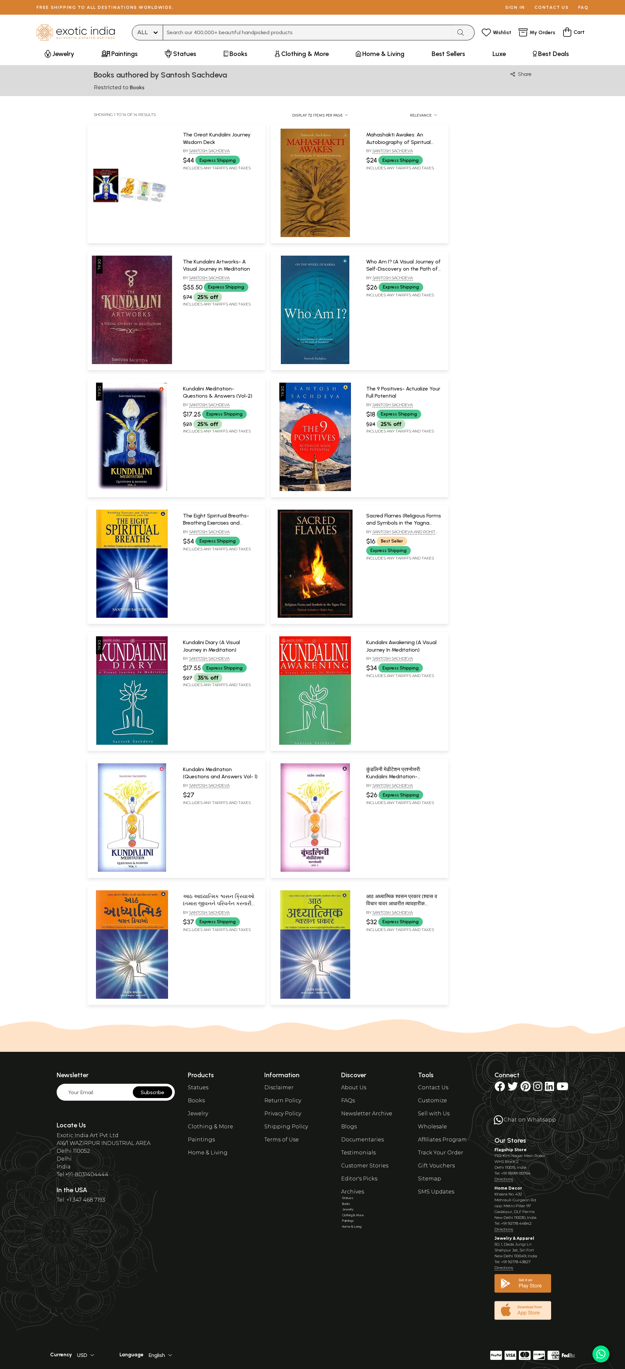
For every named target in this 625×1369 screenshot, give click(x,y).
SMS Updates (436, 1192)
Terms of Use (281, 1139)
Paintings (201, 1139)
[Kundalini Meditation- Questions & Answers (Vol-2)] (132, 489)
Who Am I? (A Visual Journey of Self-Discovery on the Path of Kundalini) (403, 269)
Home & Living (208, 1153)
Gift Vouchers (436, 1166)
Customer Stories (364, 1166)
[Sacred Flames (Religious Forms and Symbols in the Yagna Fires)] (315, 616)
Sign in (515, 7)
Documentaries (362, 1139)
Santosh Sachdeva (209, 150)
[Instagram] (537, 1088)
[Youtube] (562, 1088)
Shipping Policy (286, 1126)
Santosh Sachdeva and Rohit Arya (400, 534)
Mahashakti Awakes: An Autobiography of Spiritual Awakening (398, 142)
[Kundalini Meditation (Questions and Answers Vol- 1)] (132, 870)
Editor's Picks (359, 1179)
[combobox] (307, 32)
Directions (503, 1179)
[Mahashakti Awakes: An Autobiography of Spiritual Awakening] (315, 235)
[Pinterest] (526, 1088)
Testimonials (358, 1153)
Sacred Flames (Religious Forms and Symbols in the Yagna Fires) (403, 523)
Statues (198, 1087)
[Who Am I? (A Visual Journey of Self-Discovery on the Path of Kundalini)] (315, 362)
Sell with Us (434, 1113)
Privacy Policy (282, 1113)
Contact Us (433, 1087)
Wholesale (432, 1126)
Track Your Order (440, 1153)
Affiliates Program (442, 1139)
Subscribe (152, 1092)
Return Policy (282, 1100)
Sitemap (429, 1179)
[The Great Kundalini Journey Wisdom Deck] (132, 235)
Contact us (552, 7)
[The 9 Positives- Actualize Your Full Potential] (315, 489)
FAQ (583, 7)
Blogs (349, 1126)
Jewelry (198, 1113)
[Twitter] (512, 1088)
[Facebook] (499, 1088)
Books (196, 1100)
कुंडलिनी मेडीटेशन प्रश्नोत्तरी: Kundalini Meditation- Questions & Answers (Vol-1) (400, 776)
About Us (353, 1087)
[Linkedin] (549, 1088)
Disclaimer (279, 1087)
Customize (432, 1100)
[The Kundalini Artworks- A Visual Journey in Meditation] (132, 362)
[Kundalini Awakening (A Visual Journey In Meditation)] (315, 743)
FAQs (348, 1100)
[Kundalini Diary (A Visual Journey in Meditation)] (132, 743)
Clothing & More (210, 1126)
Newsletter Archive (366, 1113)
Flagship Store (510, 1149)
